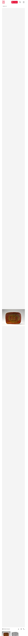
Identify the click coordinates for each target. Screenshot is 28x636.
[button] (13, 317)
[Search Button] (20, 2)
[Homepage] (3, 2)
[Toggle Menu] (24, 2)
